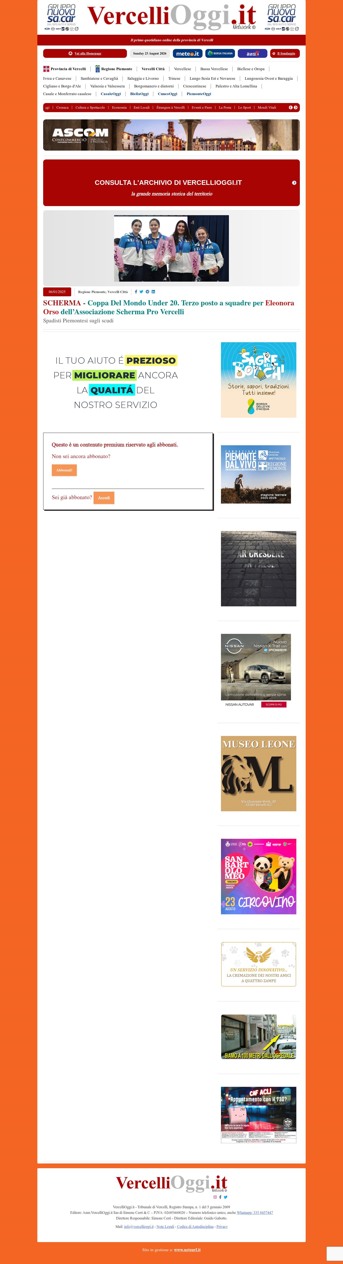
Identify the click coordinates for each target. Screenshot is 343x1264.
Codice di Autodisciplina (195, 1227)
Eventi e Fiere (202, 107)
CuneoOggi (167, 94)
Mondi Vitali (267, 107)
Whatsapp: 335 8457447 (255, 1213)
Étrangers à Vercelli (171, 107)
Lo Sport (244, 107)
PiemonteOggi (199, 94)
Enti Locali (142, 107)
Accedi (104, 497)
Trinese (174, 78)
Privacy (222, 1227)
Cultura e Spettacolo (90, 107)
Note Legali (165, 1227)
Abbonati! (64, 470)
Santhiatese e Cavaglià (99, 78)
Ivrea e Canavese (57, 78)
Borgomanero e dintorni (154, 86)
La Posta (225, 107)
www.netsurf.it (187, 1249)
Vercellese (182, 69)
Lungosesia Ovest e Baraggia (269, 78)
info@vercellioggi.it (139, 1227)
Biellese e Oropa (251, 69)
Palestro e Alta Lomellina (236, 86)
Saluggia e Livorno (143, 78)
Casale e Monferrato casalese (67, 94)
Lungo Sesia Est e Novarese (212, 78)
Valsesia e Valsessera (107, 86)
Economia (119, 107)
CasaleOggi (111, 94)
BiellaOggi (139, 94)
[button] (291, 107)
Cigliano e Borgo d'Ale (62, 86)
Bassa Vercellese (214, 69)
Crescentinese (194, 86)
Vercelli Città (153, 69)
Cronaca (62, 107)
